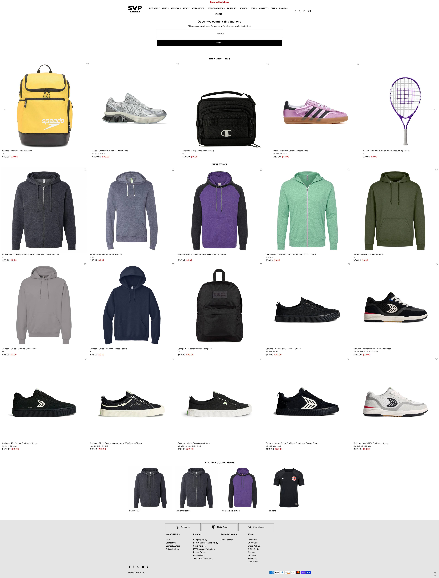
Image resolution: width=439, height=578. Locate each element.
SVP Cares (252, 543)
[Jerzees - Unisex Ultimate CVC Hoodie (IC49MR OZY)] (44, 304)
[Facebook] (129, 567)
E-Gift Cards (253, 549)
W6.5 (285, 154)
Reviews (252, 555)
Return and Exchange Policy (205, 543)
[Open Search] (299, 11)
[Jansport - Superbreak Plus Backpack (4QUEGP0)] (219, 304)
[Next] (434, 109)
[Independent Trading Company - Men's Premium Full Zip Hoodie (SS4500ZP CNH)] (44, 210)
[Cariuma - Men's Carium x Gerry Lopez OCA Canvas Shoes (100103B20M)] (131, 399)
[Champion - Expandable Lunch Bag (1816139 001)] (225, 105)
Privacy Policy (199, 552)
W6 (281, 154)
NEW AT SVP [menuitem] (154, 8)
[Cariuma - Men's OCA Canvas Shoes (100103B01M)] (219, 399)
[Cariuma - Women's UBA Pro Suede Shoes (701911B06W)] (395, 304)
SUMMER (263, 8)
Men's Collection (183, 511)
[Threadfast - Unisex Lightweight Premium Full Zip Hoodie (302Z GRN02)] (307, 210)
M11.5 (15, 446)
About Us (252, 558)
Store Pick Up (254, 546)
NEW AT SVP (219, 164)
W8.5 (373, 352)
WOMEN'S (175, 8)
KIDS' (185, 8)
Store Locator (227, 539)
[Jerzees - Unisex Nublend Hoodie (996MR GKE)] (395, 210)
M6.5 (101, 154)
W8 (274, 352)
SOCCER (243, 8)
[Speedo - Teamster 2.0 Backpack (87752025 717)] (45, 105)
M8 (3, 446)
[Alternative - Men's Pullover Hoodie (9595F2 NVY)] (131, 210)
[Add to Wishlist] (87, 64)
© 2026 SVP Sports (137, 572)
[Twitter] (138, 567)
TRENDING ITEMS (219, 58)
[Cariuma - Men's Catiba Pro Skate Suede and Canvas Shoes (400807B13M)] (307, 399)
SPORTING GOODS (215, 8)
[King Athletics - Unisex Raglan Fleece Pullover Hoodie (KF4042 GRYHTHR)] (219, 210)
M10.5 (10, 446)
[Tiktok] (147, 567)
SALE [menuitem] (273, 8)
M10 (274, 446)
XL (273, 257)
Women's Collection (231, 511)
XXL (93, 257)
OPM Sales (253, 561)
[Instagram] (133, 567)
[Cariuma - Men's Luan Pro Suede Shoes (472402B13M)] (44, 399)
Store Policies (199, 546)
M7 (105, 154)
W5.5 (277, 154)
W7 (267, 352)
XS (266, 257)
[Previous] (4, 109)
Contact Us (171, 543)
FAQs (168, 539)
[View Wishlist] (304, 11)
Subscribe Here (172, 549)
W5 (274, 154)
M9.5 (189, 446)
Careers (251, 552)
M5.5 (97, 154)
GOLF (253, 8)
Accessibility (199, 555)
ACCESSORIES (198, 8)
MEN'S (164, 8)
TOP (435, 575)
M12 (106, 446)
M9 (6, 446)
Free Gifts (252, 539)
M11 (103, 446)
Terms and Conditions (203, 558)
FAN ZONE (231, 8)
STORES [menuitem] (218, 14)
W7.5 (270, 352)
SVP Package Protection (204, 549)
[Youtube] (143, 567)
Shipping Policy (200, 539)
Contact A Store (173, 546)
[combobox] (219, 33)
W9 (277, 352)
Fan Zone (272, 511)
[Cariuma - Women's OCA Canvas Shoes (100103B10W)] (307, 304)
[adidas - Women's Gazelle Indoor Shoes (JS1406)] (315, 105)
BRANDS (282, 8)
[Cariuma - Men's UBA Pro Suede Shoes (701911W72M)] (395, 399)
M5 (93, 154)
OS (3, 154)
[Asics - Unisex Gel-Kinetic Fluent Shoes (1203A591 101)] (135, 105)
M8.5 (92, 446)
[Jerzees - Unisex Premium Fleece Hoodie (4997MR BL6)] (131, 304)
